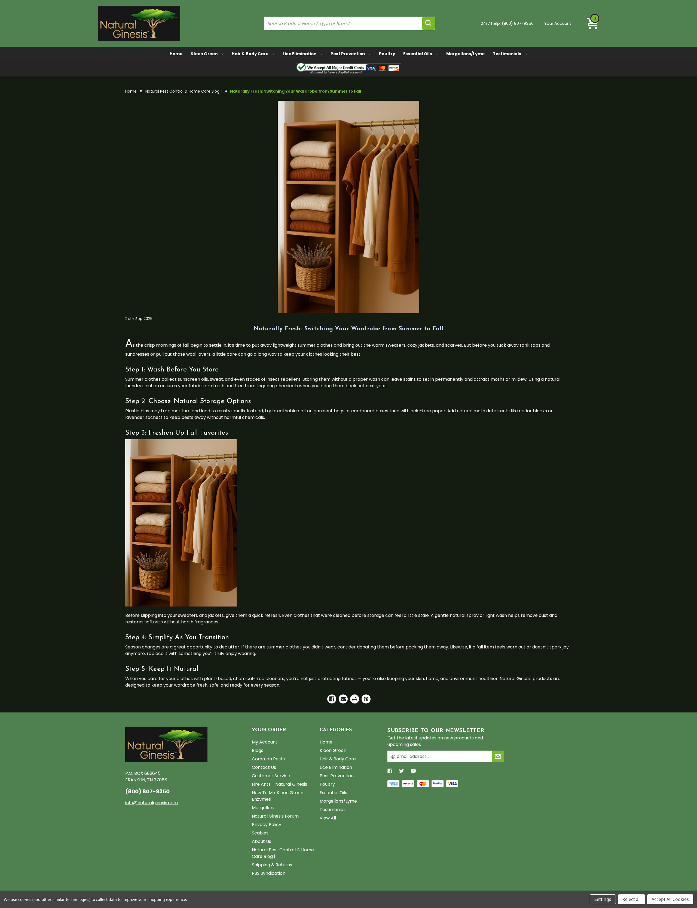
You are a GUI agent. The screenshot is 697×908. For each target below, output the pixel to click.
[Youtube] (413, 771)
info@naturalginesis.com (151, 803)
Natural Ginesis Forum (275, 816)
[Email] (343, 699)
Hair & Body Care (250, 54)
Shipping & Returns (272, 865)
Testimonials (507, 54)
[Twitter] (401, 771)
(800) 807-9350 (518, 23)
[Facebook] (332, 699)
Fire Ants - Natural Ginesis (279, 784)
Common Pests (268, 759)
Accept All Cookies (670, 899)
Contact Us (264, 767)
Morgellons (264, 808)
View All (328, 818)
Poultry (387, 54)
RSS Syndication (268, 873)
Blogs (257, 750)
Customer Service (271, 776)
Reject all (631, 899)
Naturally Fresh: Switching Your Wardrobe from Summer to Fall (349, 329)
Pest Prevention (348, 54)
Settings (602, 899)
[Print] (354, 699)
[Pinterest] (366, 699)
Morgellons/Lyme (465, 54)
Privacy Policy (266, 824)
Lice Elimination (300, 54)
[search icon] (428, 23)
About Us (261, 841)
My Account (264, 742)
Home (176, 54)
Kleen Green (204, 54)
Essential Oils (418, 54)
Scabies (260, 833)
